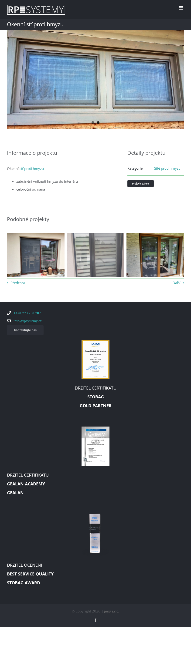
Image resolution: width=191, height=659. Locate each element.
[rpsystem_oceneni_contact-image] (95, 515)
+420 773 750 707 (27, 313)
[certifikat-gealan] (95, 428)
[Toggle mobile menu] (181, 7)
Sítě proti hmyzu (167, 168)
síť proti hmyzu (32, 168)
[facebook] (95, 620)
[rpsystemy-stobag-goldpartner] (95, 341)
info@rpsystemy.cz (27, 321)
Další (177, 282)
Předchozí (18, 282)
